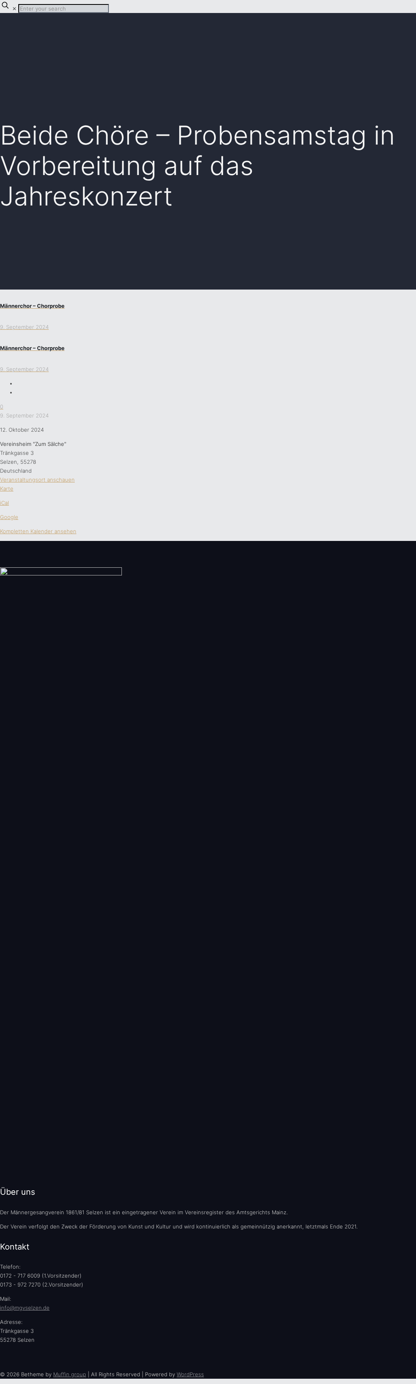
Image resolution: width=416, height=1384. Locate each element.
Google (9, 517)
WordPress (190, 1374)
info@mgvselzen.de (25, 1307)
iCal (4, 503)
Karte (6, 488)
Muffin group (69, 1374)
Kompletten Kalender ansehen (38, 531)
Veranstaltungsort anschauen (37, 479)
